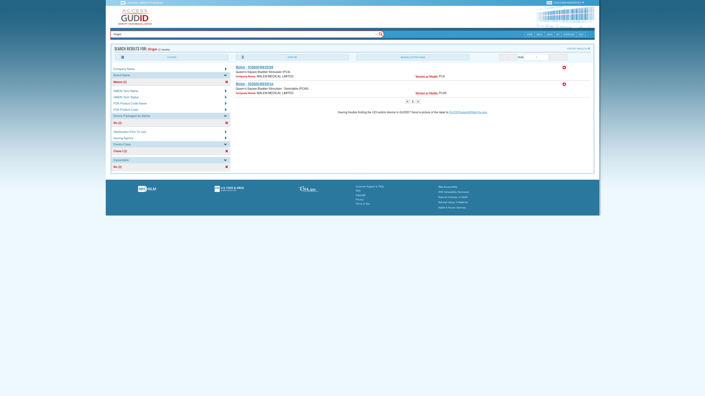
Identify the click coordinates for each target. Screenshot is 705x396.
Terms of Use (363, 203)
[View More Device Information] (564, 67)
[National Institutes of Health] (124, 2)
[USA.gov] (311, 190)
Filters (171, 57)
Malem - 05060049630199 (254, 67)
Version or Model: (426, 76)
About (539, 34)
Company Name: (246, 76)
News (549, 34)
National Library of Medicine (145, 2)
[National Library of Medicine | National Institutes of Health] (147, 190)
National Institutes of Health (453, 197)
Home (529, 34)
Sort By (292, 57)
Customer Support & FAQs (370, 186)
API (557, 34)
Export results (577, 48)
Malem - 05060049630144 (254, 84)
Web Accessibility (447, 186)
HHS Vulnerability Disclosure (453, 192)
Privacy (360, 199)
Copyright (361, 195)
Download (569, 34)
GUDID (135, 17)
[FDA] (550, 2)
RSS (358, 190)
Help (581, 34)
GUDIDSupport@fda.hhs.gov (468, 112)
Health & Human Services (452, 207)
